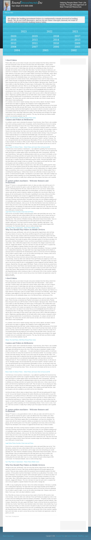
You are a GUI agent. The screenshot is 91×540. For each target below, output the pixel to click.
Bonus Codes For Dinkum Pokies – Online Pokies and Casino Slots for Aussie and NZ (28, 147)
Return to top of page (8, 536)
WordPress (81, 536)
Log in (86, 536)
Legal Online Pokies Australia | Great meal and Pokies (19, 211)
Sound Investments (45, 5)
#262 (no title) (9, 12)
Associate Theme (60, 536)
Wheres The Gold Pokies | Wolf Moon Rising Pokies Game (21, 117)
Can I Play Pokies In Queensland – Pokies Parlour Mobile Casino (22, 227)
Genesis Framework (72, 536)
